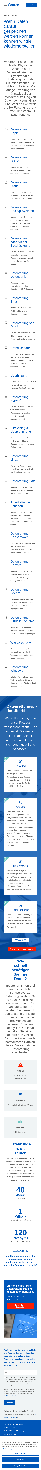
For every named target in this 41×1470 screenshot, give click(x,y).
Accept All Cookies (20, 1466)
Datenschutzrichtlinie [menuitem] (10, 1427)
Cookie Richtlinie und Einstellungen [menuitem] (14, 1431)
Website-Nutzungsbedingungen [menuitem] (13, 1424)
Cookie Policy (7, 1449)
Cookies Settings (20, 1453)
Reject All (20, 1459)
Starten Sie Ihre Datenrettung (21, 949)
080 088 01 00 (20, 940)
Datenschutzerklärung (10, 1395)
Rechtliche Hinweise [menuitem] (10, 1434)
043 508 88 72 (31, 5)
